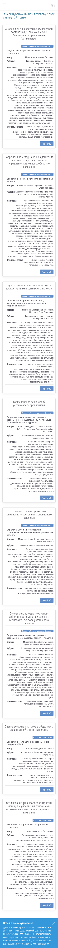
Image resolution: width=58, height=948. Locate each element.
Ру (53, 5)
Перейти (46, 143)
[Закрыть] (53, 923)
